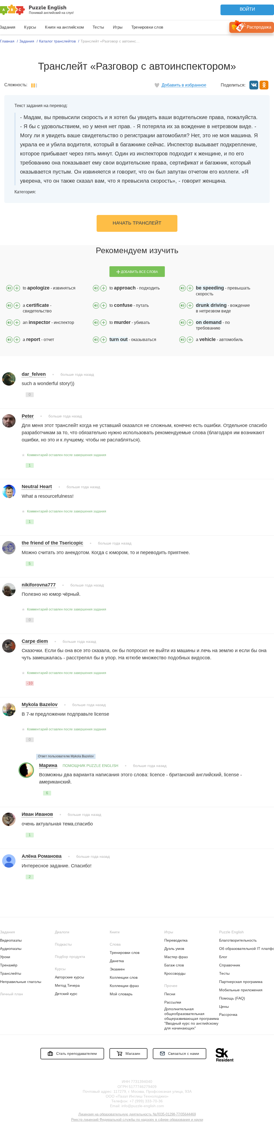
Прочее (170, 986)
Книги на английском (64, 27)
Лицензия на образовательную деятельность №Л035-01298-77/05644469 (137, 1114)
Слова (115, 944)
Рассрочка (228, 1014)
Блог (223, 957)
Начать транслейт (137, 223)
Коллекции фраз (124, 986)
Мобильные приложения (240, 990)
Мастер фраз (176, 957)
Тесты (98, 27)
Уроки (5, 957)
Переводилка (176, 940)
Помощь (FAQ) (232, 998)
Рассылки (172, 1002)
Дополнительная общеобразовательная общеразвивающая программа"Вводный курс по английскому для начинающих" (191, 1019)
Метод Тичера (67, 985)
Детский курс (66, 994)
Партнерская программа (240, 982)
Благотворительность (238, 940)
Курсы (30, 27)
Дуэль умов (174, 948)
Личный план (11, 994)
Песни (169, 994)
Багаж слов (174, 965)
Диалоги (62, 932)
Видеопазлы (11, 940)
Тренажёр (8, 965)
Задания (7, 932)
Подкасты (63, 944)
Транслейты (10, 973)
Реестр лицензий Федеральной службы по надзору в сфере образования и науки (137, 1120)
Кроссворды (174, 973)
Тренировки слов (147, 27)
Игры (118, 27)
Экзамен (117, 969)
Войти (247, 9)
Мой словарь (121, 994)
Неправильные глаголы (20, 982)
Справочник (229, 965)
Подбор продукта (70, 956)
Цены (224, 1006)
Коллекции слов (124, 977)
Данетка (117, 961)
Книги (115, 932)
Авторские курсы (69, 977)
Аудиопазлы (10, 948)
